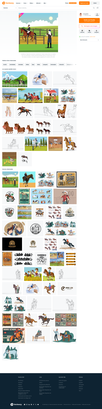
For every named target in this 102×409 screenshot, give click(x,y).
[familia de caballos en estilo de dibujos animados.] (18, 127)
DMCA (40, 382)
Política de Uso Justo (86, 404)
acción (5, 64)
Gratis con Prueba (89, 20)
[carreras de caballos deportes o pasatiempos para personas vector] (14, 304)
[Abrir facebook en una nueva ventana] (24, 404)
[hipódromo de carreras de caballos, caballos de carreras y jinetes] (17, 319)
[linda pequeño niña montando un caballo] (70, 144)
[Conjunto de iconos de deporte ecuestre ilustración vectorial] (50, 244)
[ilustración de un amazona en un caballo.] (27, 179)
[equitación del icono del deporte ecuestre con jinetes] (40, 212)
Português (81, 384)
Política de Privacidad (76, 404)
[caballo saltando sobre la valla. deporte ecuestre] (24, 196)
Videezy (20, 384)
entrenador (53, 64)
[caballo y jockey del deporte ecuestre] (67, 179)
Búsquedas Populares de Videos (45, 393)
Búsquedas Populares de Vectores (45, 387)
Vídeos (31, 3)
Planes (66, 3)
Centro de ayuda (63, 380)
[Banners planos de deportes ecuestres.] (24, 212)
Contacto (61, 382)
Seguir (97, 15)
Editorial (38, 3)
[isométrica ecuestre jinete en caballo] (49, 288)
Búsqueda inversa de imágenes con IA (23, 393)
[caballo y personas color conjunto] (41, 196)
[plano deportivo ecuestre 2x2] (57, 259)
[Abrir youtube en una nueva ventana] (38, 404)
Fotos (25, 3)
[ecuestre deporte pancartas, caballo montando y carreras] (71, 259)
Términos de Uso (67, 404)
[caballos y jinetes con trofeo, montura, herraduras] (66, 319)
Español (81, 382)
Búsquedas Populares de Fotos (45, 390)
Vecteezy (20, 382)
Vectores (18, 3)
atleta (27, 64)
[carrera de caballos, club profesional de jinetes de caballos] (6, 319)
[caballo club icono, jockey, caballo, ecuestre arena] (9, 212)
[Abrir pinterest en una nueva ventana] (31, 404)
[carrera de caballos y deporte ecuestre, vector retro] (7, 259)
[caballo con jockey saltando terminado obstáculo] (13, 335)
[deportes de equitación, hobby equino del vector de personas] (68, 95)
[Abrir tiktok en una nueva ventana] (33, 404)
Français (81, 388)
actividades (12, 64)
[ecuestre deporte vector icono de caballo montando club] (41, 259)
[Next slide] (74, 64)
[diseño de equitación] (30, 95)
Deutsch (81, 386)
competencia (70, 64)
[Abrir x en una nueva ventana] (35, 404)
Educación (20, 388)
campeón (45, 64)
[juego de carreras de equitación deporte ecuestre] (55, 212)
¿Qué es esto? (92, 36)
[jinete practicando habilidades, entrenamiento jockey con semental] (67, 244)
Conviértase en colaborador (62, 387)
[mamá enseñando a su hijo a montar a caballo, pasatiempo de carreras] (64, 335)
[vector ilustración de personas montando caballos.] (31, 319)
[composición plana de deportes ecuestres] (9, 95)
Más (45, 3)
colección (61, 64)
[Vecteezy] (8, 3)
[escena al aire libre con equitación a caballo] (14, 79)
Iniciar (95, 3)
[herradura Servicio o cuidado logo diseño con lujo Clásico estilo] (12, 244)
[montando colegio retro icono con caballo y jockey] (70, 212)
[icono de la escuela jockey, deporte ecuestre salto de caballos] (35, 228)
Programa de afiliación (44, 384)
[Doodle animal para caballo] (67, 111)
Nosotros (61, 384)
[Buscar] (94, 8)
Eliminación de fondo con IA (24, 396)
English (80, 380)
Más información (83, 40)
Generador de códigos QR (24, 398)
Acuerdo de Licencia (44, 380)
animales (20, 64)
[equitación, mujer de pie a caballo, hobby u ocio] (10, 352)
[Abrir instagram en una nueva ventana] (26, 404)
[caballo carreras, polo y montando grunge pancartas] (23, 259)
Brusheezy (20, 380)
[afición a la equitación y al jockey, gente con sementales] (61, 228)
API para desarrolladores (24, 390)
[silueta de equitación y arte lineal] (25, 159)
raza (33, 64)
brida (38, 64)
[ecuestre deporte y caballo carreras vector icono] (10, 196)
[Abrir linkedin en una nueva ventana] (29, 404)
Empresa (20, 386)
